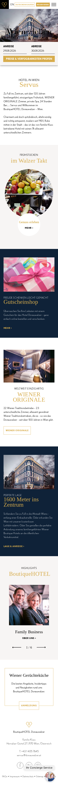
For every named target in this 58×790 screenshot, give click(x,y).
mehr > (8, 328)
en (12, 4)
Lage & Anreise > (14, 546)
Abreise (36, 46)
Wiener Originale (17, 430)
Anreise (8, 46)
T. (29, 751)
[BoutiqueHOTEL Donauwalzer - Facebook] (20, 767)
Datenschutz (28, 776)
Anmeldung (29, 705)
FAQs (4, 776)
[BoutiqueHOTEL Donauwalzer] (4, 4)
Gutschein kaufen (25, 5)
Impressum (15, 776)
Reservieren (43, 5)
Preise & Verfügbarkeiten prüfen (29, 58)
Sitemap (40, 776)
